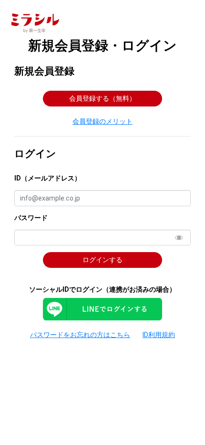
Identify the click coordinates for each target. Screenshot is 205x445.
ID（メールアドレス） (47, 178)
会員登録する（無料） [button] (102, 98)
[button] (102, 121)
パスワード (31, 218)
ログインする (102, 260)
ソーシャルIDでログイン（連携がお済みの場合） (102, 289)
